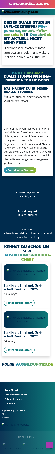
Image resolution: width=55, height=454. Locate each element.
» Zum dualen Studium (20, 170)
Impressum (7, 410)
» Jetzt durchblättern (19, 302)
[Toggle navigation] (49, 12)
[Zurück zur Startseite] (20, 12)
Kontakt (5, 417)
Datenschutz (21, 410)
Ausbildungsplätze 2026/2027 (28, 4)
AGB (4, 414)
